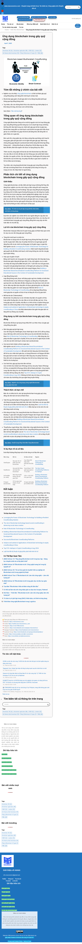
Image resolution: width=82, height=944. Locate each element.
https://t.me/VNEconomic (17, 625)
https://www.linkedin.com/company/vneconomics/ (24, 628)
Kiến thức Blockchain (17, 30)
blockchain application (20, 50)
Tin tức (21, 27)
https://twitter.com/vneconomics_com (19, 623)
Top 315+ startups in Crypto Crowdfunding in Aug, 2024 (21, 548)
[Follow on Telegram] (2, 13)
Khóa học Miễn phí (32, 24)
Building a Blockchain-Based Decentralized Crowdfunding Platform (41, 476)
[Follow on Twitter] (2, 6)
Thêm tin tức (5, 694)
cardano (38, 50)
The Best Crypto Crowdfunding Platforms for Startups (42, 469)
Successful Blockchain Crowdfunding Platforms (19, 539)
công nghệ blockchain (24, 93)
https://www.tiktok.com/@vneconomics (19, 636)
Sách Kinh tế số (45, 24)
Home (3, 24)
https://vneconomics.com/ (16, 621)
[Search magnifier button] (79, 7)
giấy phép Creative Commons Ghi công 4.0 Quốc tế (19, 937)
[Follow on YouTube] (2, 11)
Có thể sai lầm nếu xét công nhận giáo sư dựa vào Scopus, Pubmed (26, 590)
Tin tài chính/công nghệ (9, 27)
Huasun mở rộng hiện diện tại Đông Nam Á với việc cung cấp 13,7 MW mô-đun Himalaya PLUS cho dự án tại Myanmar (24, 674)
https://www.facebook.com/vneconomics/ (27, 630)
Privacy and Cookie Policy (15, 941)
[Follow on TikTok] (2, 3)
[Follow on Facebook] (2, 1)
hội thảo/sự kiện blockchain (11, 53)
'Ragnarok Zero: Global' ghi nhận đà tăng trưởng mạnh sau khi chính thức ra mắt (25, 668)
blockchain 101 (7, 50)
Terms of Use (27, 941)
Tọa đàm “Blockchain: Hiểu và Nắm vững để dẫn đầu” (21, 586)
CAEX (31, 50)
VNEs (40, 53)
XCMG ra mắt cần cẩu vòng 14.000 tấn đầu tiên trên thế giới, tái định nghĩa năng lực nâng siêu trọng (26, 662)
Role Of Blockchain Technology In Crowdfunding (22, 336)
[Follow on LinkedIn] (2, 8)
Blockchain (20, 24)
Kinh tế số (55, 24)
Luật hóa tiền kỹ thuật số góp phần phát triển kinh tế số (21, 551)
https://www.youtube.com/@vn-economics (21, 634)
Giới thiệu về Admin (11, 870)
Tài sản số (10, 24)
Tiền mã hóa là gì (16, 111)
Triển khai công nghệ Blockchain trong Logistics (20, 601)
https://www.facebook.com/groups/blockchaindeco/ (28, 632)
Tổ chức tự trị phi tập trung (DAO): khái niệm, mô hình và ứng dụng (25, 598)
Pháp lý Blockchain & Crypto (28, 53)
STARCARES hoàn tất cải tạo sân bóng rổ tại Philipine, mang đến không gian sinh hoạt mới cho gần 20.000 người (26, 688)
